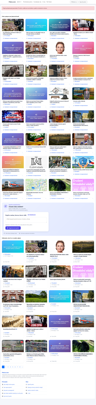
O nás (43, 2)
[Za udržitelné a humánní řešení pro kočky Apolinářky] (13, 29)
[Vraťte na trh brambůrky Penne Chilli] (36, 143)
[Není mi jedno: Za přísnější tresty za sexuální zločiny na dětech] (36, 29)
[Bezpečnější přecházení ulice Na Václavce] (36, 189)
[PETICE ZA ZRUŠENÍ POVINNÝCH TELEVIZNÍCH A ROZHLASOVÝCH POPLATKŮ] (13, 166)
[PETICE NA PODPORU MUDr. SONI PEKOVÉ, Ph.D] (60, 52)
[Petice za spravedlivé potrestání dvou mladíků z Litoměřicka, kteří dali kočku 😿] (13, 98)
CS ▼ (20, 1)
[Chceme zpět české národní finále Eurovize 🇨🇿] (13, 120)
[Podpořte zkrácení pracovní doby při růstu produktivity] (60, 98)
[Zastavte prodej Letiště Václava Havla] (83, 166)
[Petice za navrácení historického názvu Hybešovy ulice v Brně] (36, 98)
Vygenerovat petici (14, 228)
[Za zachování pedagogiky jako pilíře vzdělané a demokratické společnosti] (36, 166)
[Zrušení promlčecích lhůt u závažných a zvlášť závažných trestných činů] (83, 75)
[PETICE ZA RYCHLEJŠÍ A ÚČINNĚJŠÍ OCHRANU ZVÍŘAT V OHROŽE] (36, 75)
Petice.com (12, 2)
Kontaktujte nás (37, 2)
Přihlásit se (74, 2)
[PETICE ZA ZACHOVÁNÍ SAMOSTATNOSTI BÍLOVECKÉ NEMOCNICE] (83, 120)
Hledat (50, 2)
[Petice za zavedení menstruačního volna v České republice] (36, 120)
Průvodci (4, 382)
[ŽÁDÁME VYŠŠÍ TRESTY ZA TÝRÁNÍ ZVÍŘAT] (13, 75)
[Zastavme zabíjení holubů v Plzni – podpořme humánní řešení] (60, 75)
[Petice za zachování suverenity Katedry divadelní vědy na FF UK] (83, 189)
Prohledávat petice (27, 2)
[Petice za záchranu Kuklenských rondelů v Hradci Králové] (60, 143)
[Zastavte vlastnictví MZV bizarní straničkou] (83, 52)
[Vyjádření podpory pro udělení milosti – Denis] (83, 29)
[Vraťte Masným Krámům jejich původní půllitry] (60, 120)
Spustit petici (83, 2)
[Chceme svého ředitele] (83, 97)
